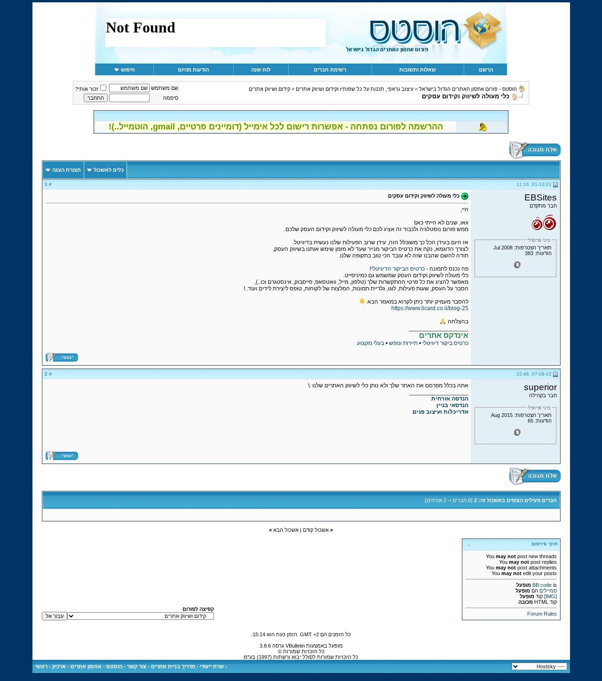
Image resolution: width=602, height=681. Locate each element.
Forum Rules (542, 614)
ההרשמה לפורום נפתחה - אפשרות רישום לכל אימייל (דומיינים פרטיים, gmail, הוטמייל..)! (276, 126)
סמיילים (548, 590)
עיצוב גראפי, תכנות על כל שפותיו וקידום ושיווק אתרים (354, 89)
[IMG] (550, 596)
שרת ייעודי (212, 666)
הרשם (486, 69)
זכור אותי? (86, 89)
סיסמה (170, 98)
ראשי (41, 666)
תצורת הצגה (66, 170)
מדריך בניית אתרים (173, 666)
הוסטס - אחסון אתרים (96, 666)
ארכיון (59, 666)
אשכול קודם (316, 530)
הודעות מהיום (193, 69)
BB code (542, 585)
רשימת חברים (330, 69)
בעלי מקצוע (370, 343)
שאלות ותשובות (417, 69)
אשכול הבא (286, 530)
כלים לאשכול (109, 170)
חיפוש (128, 69)
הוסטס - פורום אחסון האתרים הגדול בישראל (468, 89)
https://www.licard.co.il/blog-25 (429, 308)
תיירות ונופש (403, 343)
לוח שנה (260, 69)
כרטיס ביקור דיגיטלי (445, 343)
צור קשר (136, 666)
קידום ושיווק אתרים (269, 89)
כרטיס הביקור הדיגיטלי (398, 268)
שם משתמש (164, 88)
